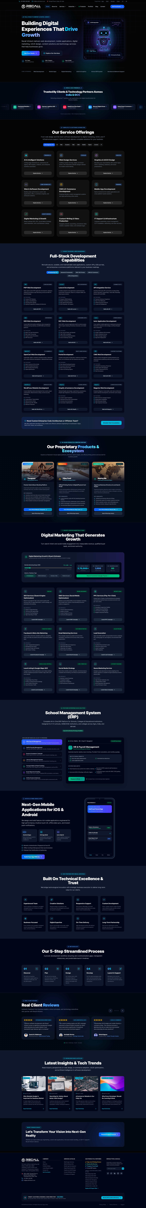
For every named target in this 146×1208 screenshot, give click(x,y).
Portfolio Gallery (46, 1166)
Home (47, 6)
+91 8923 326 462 (28, 1178)
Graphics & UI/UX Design (70, 1170)
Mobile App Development (70, 1166)
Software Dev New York (91, 1184)
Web (61, 144)
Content (96, 144)
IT (101, 144)
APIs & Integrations (73, 275)
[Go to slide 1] (114, 1010)
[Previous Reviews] (110, 1011)
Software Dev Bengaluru (91, 1179)
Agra (103, 1)
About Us (54, 6)
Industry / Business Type (30, 573)
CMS (78, 144)
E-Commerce (30, 575)
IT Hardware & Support (69, 1174)
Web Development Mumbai (91, 1177)
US (122, 1)
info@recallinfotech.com (29, 1180)
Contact (102, 6)
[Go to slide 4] (118, 1010)
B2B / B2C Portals (80, 272)
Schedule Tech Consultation (111, 423)
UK (126, 1)
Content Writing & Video (69, 1172)
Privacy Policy (102, 1204)
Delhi (107, 1)
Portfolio (90, 6)
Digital (90, 144)
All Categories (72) (49, 144)
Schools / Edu (54, 575)
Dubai (118, 1)
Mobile (84, 144)
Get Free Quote (46, 1172)
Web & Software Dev (69, 1164)
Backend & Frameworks (66, 272)
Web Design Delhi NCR (90, 1175)
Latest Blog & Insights (48, 1168)
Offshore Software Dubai (91, 1181)
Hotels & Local (66, 575)
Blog (96, 6)
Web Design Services (69, 1162)
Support (122, 1204)
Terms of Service (113, 1204)
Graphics (67, 144)
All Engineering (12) (52, 272)
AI (57, 144)
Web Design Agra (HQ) (90, 1173)
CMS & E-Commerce (93, 272)
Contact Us (45, 1170)
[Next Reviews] (122, 1011)
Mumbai (113, 1)
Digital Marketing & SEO (69, 1168)
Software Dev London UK (91, 1186)
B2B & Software (42, 575)
